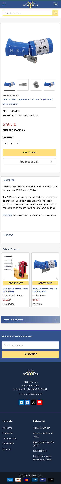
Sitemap (7, 448)
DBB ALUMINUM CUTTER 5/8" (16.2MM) (45, 290)
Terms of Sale (9, 438)
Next (57, 280)
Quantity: (9, 137)
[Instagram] (21, 402)
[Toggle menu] (4, 4)
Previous (4, 280)
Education (8, 433)
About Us (7, 427)
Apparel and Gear (41, 427)
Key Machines (40, 450)
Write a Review (10, 103)
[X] (33, 402)
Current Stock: (14, 130)
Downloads (8, 443)
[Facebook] (27, 402)
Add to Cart (16, 283)
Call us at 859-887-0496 (30, 394)
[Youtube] (39, 402)
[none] (29, 50)
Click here (8, 214)
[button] (29, 161)
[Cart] (56, 4)
